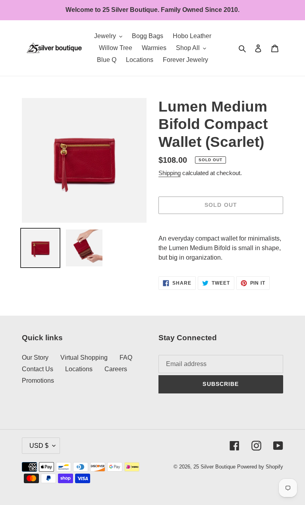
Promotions (38, 380)
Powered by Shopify (260, 467)
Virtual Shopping (84, 357)
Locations (79, 369)
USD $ (38, 445)
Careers (115, 369)
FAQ (126, 357)
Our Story (35, 357)
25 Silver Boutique (214, 467)
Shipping (169, 173)
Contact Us (37, 369)
